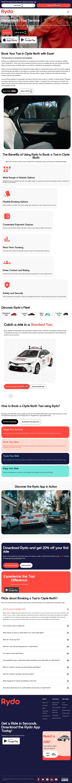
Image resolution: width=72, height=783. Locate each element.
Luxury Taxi (24, 314)
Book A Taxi (50, 5)
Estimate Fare (56, 718)
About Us (45, 702)
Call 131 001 (17, 5)
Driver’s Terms (66, 710)
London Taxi (59, 314)
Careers (45, 719)
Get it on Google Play (9, 421)
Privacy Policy (66, 713)
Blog (44, 708)
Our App (45, 705)
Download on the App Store (30, 422)
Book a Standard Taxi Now (14, 386)
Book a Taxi (7, 91)
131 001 (62, 556)
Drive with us (46, 716)
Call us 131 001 (25, 91)
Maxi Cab (41, 314)
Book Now (48, 754)
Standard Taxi (6, 314)
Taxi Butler (55, 715)
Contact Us (65, 716)
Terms (64, 707)
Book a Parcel (56, 707)
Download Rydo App (38, 386)
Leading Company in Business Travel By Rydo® (18, 779)
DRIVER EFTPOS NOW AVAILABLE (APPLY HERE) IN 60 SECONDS (17, 2)
